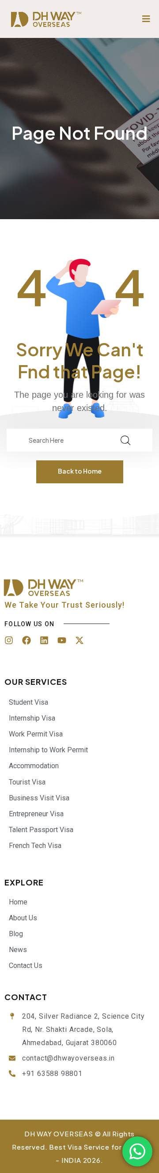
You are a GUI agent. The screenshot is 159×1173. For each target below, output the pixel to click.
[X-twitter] (79, 640)
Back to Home (80, 471)
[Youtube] (61, 640)
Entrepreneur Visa (36, 814)
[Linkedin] (44, 640)
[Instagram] (8, 640)
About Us (23, 918)
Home (18, 902)
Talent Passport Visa (41, 830)
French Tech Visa (35, 845)
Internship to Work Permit (48, 750)
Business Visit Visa (39, 798)
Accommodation (34, 766)
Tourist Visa (27, 782)
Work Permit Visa (36, 734)
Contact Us (25, 965)
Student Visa (28, 702)
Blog (16, 934)
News (18, 949)
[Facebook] (26, 640)
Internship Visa (32, 718)
